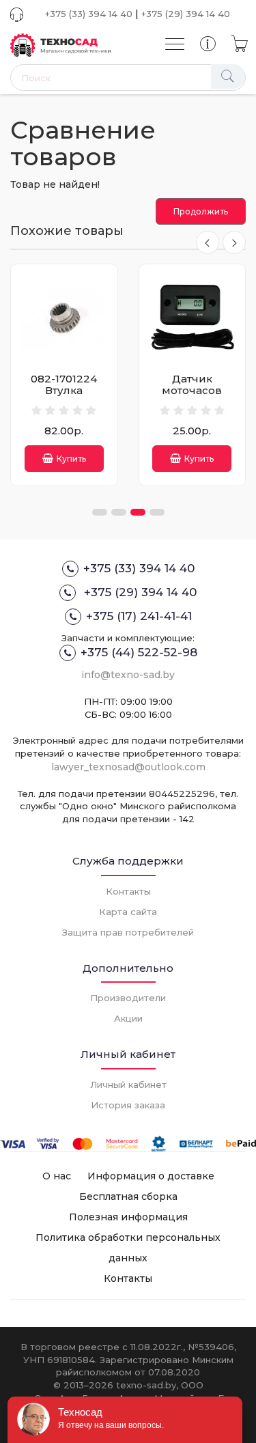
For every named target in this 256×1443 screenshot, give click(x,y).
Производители (128, 997)
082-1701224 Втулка (64, 384)
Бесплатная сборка (128, 1196)
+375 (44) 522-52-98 (139, 652)
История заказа (128, 1104)
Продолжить (200, 211)
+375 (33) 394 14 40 (88, 13)
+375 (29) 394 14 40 (185, 13)
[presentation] (207, 242)
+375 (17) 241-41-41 (139, 616)
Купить (71, 458)
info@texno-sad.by (128, 675)
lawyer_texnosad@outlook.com (128, 767)
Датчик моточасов (192, 384)
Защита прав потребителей (128, 932)
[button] (99, 512)
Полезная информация (128, 1217)
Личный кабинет (128, 1084)
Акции (128, 1018)
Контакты (128, 891)
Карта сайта (128, 911)
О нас (56, 1176)
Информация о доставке (150, 1176)
